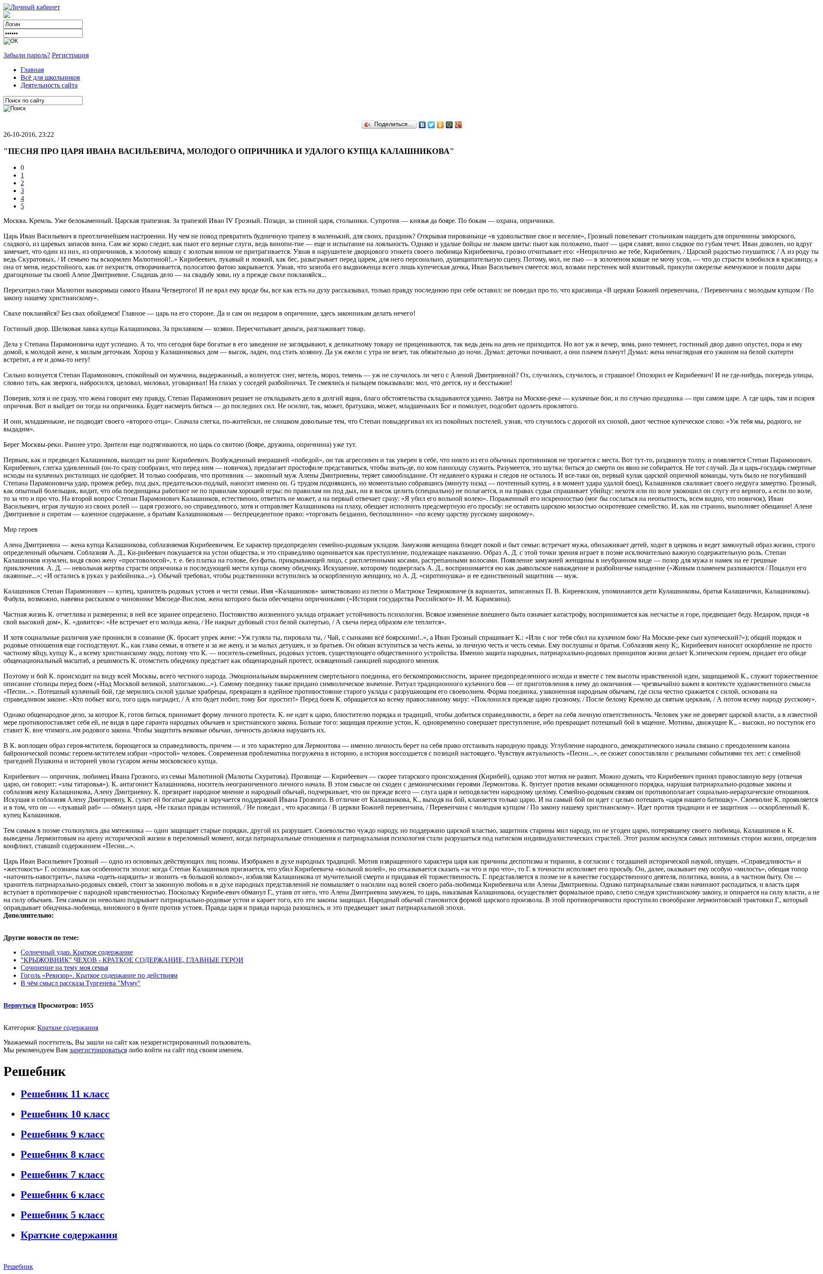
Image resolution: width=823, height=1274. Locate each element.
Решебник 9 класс (63, 1134)
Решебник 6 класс (63, 1194)
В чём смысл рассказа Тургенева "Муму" (81, 983)
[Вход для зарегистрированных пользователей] (31, 7)
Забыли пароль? (26, 55)
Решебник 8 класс (63, 1154)
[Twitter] (431, 124)
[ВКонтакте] (422, 124)
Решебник (18, 1266)
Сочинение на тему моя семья (64, 967)
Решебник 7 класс (63, 1174)
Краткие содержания (67, 1027)
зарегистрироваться (98, 1050)
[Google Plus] (458, 124)
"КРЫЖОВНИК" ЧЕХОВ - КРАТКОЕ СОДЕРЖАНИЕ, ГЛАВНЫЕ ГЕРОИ (132, 960)
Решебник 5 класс (63, 1214)
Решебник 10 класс (65, 1114)
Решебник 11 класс (65, 1093)
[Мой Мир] (449, 124)
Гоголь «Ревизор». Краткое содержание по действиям (99, 975)
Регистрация (70, 55)
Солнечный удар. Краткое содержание (77, 952)
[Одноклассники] (440, 124)
